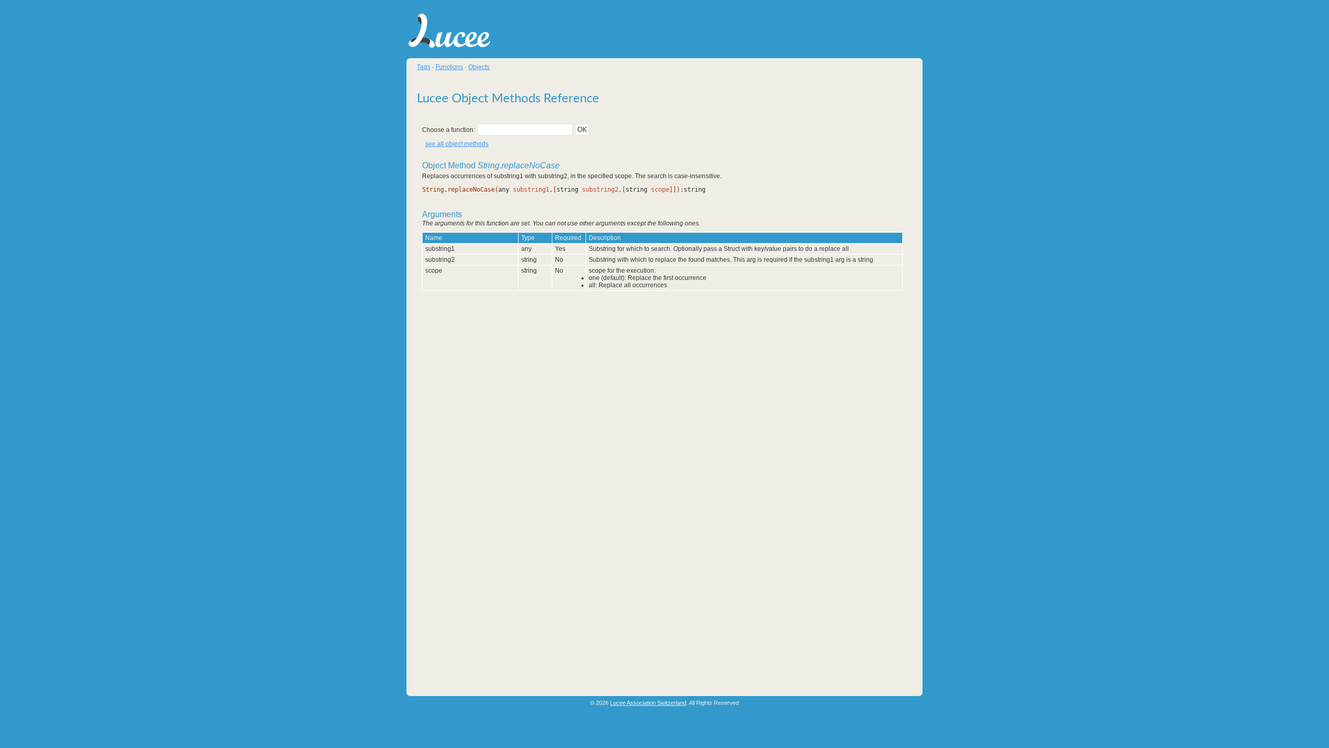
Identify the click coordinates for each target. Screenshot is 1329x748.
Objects (479, 67)
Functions (449, 67)
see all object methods (457, 144)
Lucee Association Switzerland (648, 703)
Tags (423, 67)
